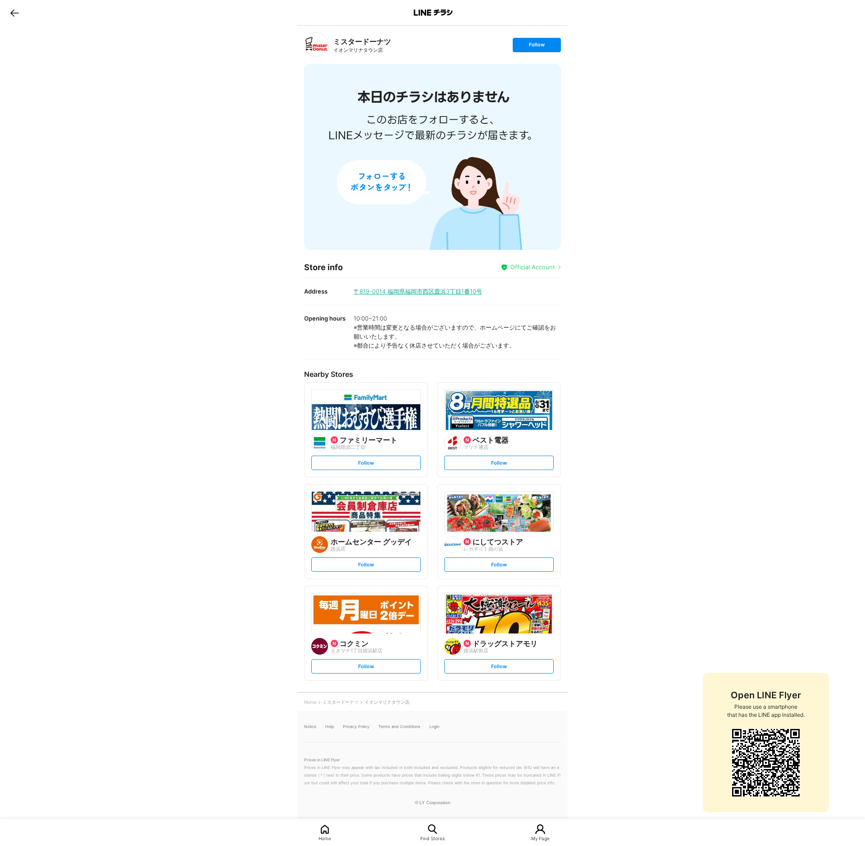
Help (329, 726)
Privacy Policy (356, 726)
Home (325, 838)
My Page (540, 838)
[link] (316, 44)
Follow (536, 46)
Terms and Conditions (399, 726)
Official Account (532, 267)
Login (434, 726)
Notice (310, 726)
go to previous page (14, 12)
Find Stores (432, 838)
